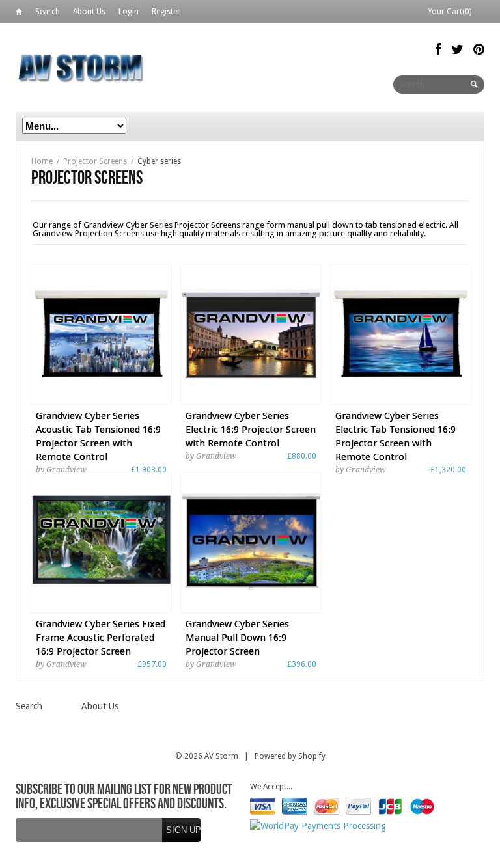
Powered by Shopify (290, 756)
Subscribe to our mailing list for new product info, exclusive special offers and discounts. (124, 797)
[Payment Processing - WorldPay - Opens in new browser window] (318, 826)
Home (19, 14)
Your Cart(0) (449, 11)
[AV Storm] (81, 67)
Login (128, 11)
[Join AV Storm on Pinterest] (478, 49)
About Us (89, 11)
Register (166, 11)
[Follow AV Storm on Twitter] (457, 49)
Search (47, 11)
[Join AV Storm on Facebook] (438, 49)
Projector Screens (95, 161)
